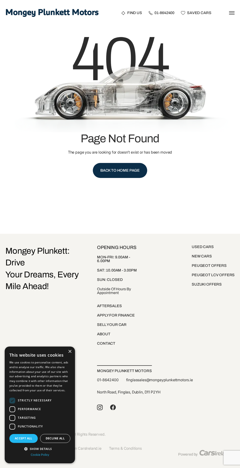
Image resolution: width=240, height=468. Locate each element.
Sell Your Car (112, 325)
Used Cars (203, 247)
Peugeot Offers (209, 266)
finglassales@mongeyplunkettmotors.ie (159, 379)
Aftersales (109, 306)
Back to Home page (120, 170)
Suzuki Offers (207, 284)
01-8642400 (164, 13)
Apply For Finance (116, 315)
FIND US (134, 13)
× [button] (69, 351)
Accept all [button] (23, 438)
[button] (39, 448)
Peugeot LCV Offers (213, 275)
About (103, 334)
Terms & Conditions (125, 448)
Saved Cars (199, 13)
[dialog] (40, 405)
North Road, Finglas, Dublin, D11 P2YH (129, 392)
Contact (106, 343)
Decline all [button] (55, 438)
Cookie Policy (40, 454)
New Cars (202, 256)
